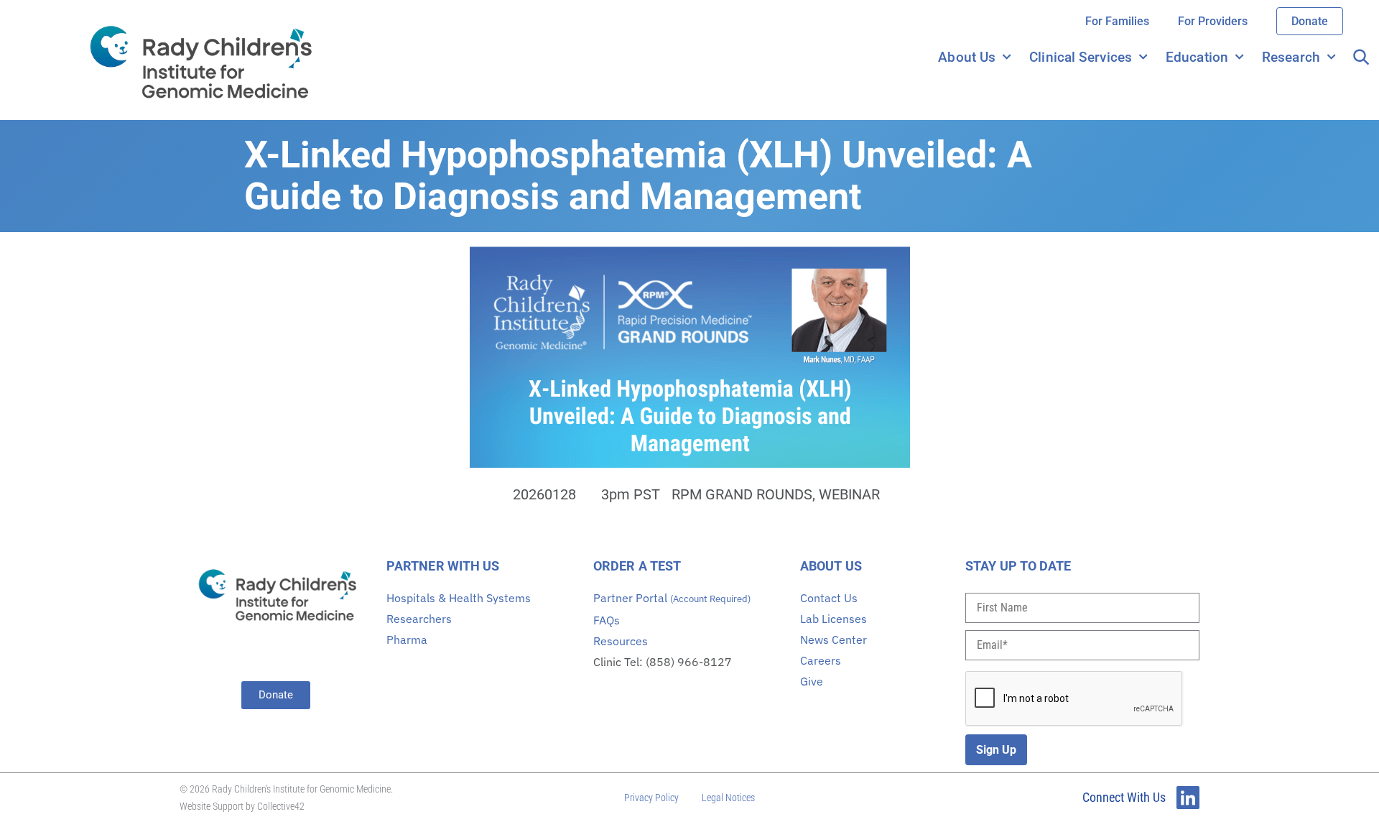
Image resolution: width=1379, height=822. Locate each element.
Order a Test (637, 565)
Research (1291, 57)
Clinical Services (1080, 57)
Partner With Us (443, 565)
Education (1197, 57)
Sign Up (996, 750)
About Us (966, 57)
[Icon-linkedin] (1187, 797)
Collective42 (281, 806)
